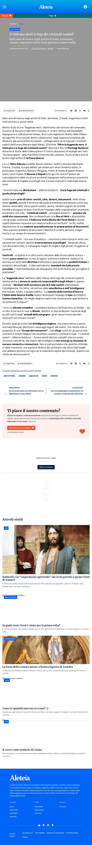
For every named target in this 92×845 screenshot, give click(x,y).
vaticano (54, 376)
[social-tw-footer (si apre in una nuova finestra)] (48, 825)
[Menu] (19, 6)
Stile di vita (14, 810)
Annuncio (37, 813)
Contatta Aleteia (72, 833)
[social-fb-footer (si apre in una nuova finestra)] (44, 825)
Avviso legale (40, 833)
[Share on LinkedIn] (76, 111)
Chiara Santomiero (39, 48)
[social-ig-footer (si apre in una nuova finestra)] (53, 825)
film (6, 528)
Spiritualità (13, 813)
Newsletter (38, 807)
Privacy (25, 837)
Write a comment (46, 467)
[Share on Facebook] (71, 111)
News (12, 807)
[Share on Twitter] (80, 111)
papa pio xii (33, 376)
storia (21, 24)
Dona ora (5, 16)
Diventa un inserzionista (55, 833)
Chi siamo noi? (27, 833)
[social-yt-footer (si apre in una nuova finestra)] (39, 825)
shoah (44, 376)
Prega (51, 16)
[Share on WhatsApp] (89, 111)
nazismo (22, 376)
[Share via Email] (84, 111)
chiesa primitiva (10, 597)
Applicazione (39, 810)
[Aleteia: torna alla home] (46, 6)
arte (6, 722)
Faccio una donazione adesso (20, 428)
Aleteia (50, 48)
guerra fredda (9, 376)
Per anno (62, 807)
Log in (54, 458)
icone (7, 680)
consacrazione (10, 639)
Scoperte (13, 24)
